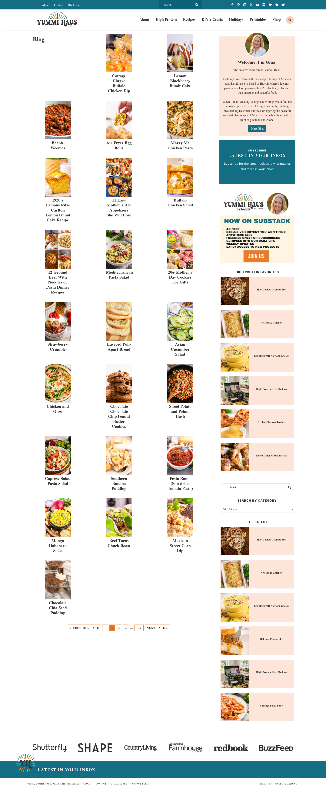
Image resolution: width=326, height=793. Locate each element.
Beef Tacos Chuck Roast (119, 542)
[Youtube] (257, 5)
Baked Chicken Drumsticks (271, 455)
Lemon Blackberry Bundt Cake (180, 81)
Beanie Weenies (58, 145)
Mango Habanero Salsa (58, 545)
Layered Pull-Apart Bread (119, 346)
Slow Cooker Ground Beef (271, 289)
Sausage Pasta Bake (271, 705)
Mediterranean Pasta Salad (119, 274)
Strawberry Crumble (58, 346)
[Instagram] (245, 5)
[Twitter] (251, 5)
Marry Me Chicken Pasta (180, 145)
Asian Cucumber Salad (180, 349)
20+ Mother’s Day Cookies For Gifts (180, 277)
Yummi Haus (56, 18)
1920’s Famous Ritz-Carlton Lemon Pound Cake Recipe (57, 210)
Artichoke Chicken (271, 322)
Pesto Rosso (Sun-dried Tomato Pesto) (180, 483)
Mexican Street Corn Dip (180, 545)
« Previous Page (84, 628)
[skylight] (276, 5)
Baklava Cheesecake (271, 639)
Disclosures (75, 5)
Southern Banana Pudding (119, 483)
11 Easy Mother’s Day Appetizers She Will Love (119, 207)
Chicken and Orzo (58, 408)
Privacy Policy (141, 783)
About (45, 5)
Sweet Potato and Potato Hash (180, 411)
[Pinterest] (238, 5)
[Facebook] (232, 5)
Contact (58, 5)
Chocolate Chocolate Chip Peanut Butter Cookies (119, 416)
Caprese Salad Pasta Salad (58, 480)
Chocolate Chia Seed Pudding (58, 607)
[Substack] (264, 5)
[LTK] (270, 5)
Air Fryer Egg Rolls (119, 145)
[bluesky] (283, 5)
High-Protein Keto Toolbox (271, 389)
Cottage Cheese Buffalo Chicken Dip (119, 83)
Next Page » (157, 628)
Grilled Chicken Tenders (271, 422)
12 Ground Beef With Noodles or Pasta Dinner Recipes (57, 282)
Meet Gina (257, 128)
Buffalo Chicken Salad (180, 202)
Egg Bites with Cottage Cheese (271, 356)
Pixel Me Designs (286, 783)
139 (138, 628)
